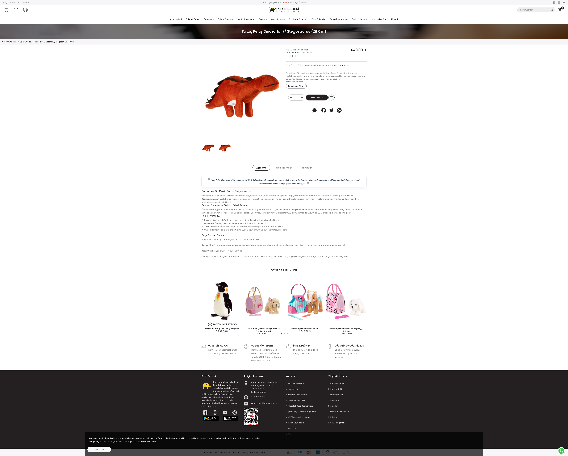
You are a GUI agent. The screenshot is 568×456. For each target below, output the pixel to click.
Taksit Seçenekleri (284, 167)
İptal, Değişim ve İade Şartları (302, 411)
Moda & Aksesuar (246, 19)
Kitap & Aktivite (319, 19)
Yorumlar (307, 167)
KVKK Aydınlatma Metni (299, 417)
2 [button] (284, 333)
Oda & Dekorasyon (339, 19)
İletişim (25, 2)
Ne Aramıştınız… (337, 422)
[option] (241, 93)
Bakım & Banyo (193, 19)
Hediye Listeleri (337, 383)
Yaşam (363, 19)
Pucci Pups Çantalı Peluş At (304, 328)
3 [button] (287, 333)
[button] (6, 9)
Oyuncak (263, 19)
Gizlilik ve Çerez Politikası (115, 441)
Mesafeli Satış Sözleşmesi (300, 406)
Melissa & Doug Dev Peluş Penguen (222, 328)
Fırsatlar (334, 406)
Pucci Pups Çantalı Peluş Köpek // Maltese (345, 330)
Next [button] (275, 93)
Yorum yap (344, 65)
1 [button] (281, 333)
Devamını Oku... (296, 86)
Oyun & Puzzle (278, 19)
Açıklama (261, 167)
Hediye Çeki (336, 389)
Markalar (395, 19)
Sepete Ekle (317, 97)
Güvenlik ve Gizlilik (296, 400)
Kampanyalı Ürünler (339, 411)
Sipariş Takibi (336, 394)
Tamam (99, 449)
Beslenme (209, 19)
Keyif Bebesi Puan (296, 383)
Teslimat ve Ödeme (297, 394)
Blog (5, 2)
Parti (354, 19)
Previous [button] (209, 93)
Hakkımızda (14, 2)
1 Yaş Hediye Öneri (379, 19)
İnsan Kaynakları (296, 422)
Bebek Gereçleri (226, 19)
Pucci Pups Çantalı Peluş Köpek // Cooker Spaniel (263, 330)
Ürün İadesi (335, 400)
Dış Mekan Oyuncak (298, 19)
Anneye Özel (176, 19)
